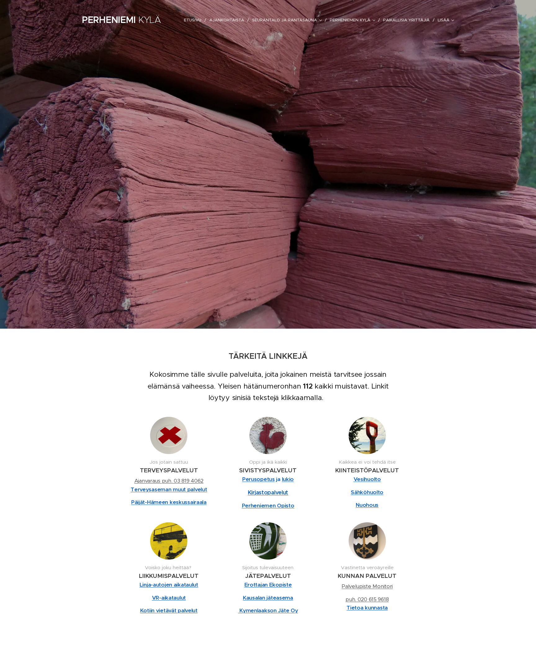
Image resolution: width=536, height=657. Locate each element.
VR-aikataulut (169, 597)
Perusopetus (258, 479)
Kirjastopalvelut (268, 492)
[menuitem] (194, 20)
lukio (288, 479)
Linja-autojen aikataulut (169, 584)
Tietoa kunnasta (367, 607)
